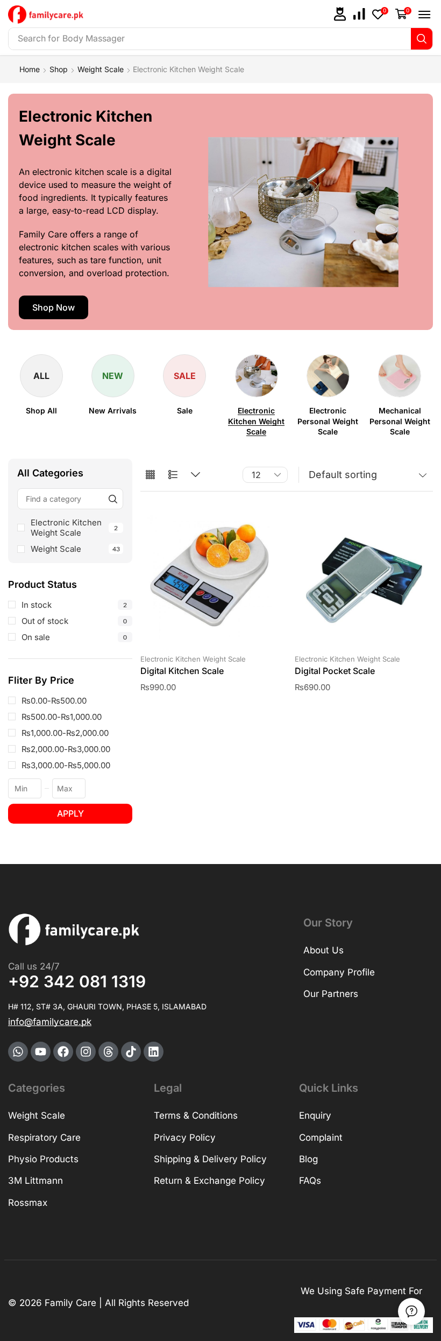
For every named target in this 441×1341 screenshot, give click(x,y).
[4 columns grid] (150, 475)
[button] (339, 14)
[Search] (421, 39)
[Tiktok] (131, 1052)
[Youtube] (41, 1052)
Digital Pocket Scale (335, 670)
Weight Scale (100, 69)
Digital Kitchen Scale (182, 670)
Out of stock (74, 621)
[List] (173, 475)
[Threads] (108, 1052)
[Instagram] (86, 1052)
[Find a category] (113, 499)
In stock (74, 605)
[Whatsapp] (18, 1052)
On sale (74, 637)
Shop (58, 69)
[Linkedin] (153, 1052)
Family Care (70, 1302)
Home (29, 69)
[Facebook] (63, 1052)
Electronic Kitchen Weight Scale (74, 527)
